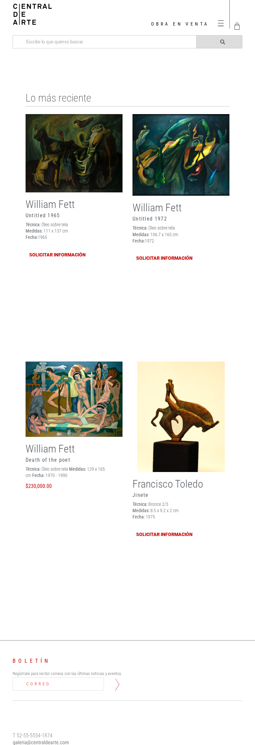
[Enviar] (219, 41)
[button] (220, 24)
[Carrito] (237, 26)
